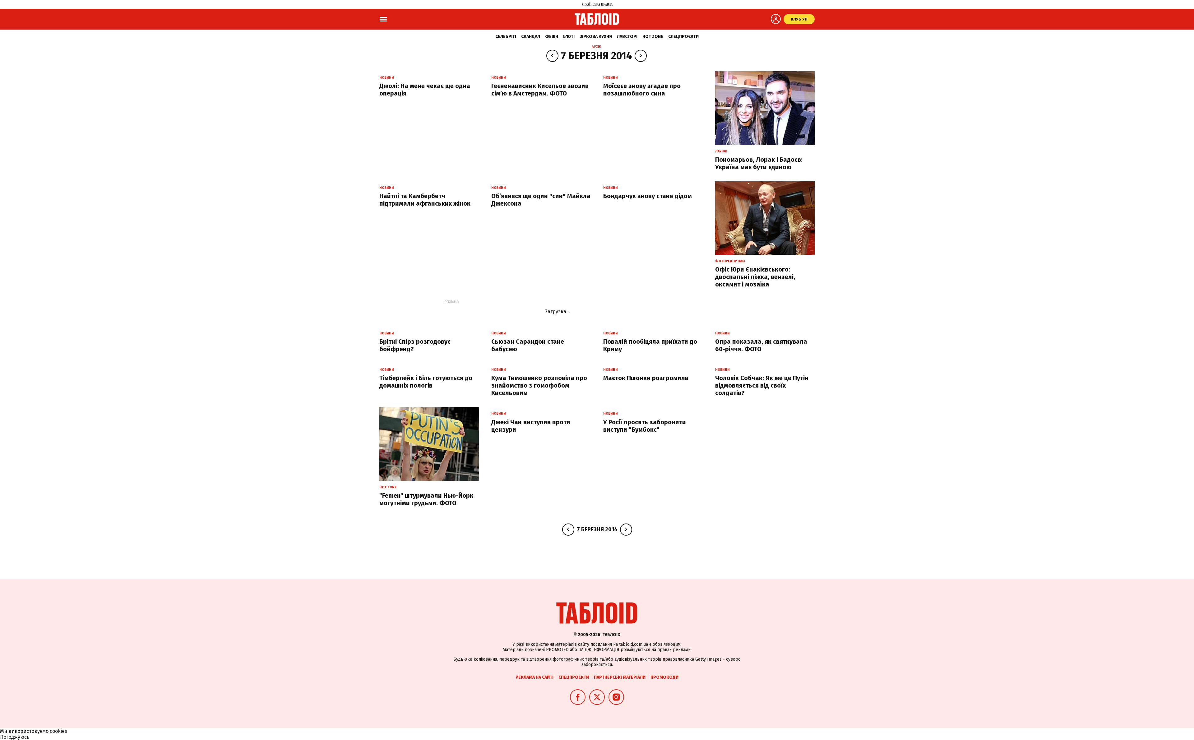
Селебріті (505, 36)
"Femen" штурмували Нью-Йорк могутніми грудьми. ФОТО (426, 499)
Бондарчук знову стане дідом (647, 196)
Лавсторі (627, 36)
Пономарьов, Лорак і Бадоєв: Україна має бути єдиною (759, 163)
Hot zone (652, 36)
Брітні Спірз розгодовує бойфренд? (415, 345)
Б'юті (569, 36)
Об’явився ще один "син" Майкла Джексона (540, 199)
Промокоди (664, 677)
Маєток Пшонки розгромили (646, 378)
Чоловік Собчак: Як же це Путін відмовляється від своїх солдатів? (761, 385)
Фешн (551, 36)
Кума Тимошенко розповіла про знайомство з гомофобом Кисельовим (539, 385)
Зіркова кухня (596, 36)
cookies (58, 731)
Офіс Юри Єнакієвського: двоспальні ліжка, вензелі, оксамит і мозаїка (755, 277)
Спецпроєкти (683, 36)
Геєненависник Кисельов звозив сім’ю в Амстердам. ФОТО (540, 89)
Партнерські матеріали (620, 677)
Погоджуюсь (15, 737)
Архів (596, 46)
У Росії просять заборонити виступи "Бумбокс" (644, 425)
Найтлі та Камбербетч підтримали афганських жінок (424, 199)
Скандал (530, 36)
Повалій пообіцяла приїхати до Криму (650, 345)
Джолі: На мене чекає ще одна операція (424, 89)
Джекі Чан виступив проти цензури (530, 425)
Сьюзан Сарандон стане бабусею (527, 345)
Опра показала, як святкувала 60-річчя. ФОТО (761, 345)
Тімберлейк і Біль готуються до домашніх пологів (425, 381)
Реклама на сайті (534, 677)
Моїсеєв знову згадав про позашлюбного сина (642, 89)
